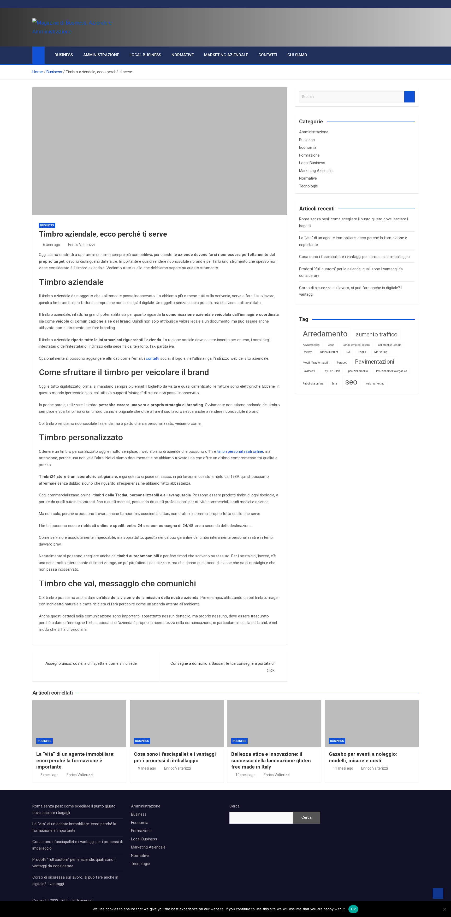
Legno (362, 352)
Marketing (380, 352)
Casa (331, 345)
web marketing (375, 383)
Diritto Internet (329, 352)
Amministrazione (101, 55)
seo (351, 381)
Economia (307, 147)
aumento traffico (376, 334)
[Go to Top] (438, 893)
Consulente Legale (389, 345)
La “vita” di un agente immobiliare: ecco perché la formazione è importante (75, 760)
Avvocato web (311, 345)
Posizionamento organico (391, 371)
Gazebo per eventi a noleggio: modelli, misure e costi (363, 757)
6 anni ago (51, 245)
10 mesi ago (245, 775)
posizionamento (358, 371)
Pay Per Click (331, 371)
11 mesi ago (343, 768)
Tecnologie (308, 186)
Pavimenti (309, 371)
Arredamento (325, 333)
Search (409, 96)
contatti (152, 358)
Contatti (267, 55)
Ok (353, 909)
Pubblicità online (313, 383)
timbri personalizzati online (240, 451)
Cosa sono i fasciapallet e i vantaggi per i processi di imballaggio (354, 256)
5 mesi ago (49, 775)
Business (64, 55)
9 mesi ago (147, 768)
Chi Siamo (297, 55)
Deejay (307, 352)
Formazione (309, 155)
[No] (444, 909)
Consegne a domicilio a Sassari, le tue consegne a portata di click (222, 667)
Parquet (342, 362)
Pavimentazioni (374, 361)
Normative (182, 55)
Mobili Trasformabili (316, 362)
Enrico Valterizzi (81, 245)
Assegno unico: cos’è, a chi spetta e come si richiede (91, 663)
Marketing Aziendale (226, 55)
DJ (348, 352)
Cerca (234, 806)
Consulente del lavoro (356, 345)
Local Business (145, 55)
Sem (334, 383)
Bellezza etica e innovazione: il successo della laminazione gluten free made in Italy (271, 760)
